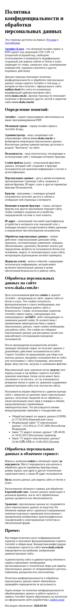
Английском (12, 42)
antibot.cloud (57, 599)
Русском (51, 39)
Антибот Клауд (14, 48)
